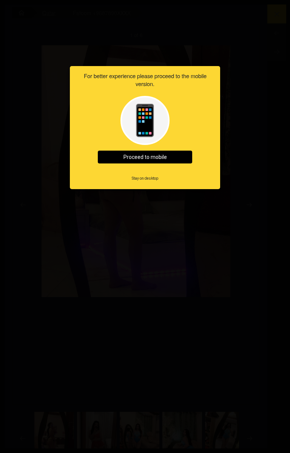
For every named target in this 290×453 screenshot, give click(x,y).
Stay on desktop (145, 178)
